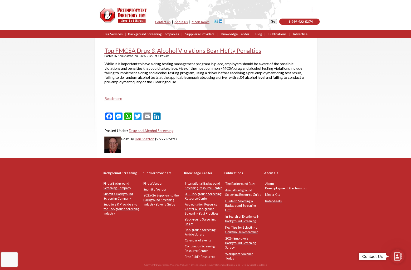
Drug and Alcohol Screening (151, 130)
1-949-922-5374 (300, 22)
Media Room (201, 22)
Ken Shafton (144, 139)
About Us (181, 22)
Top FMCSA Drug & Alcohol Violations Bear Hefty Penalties (182, 50)
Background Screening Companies (153, 34)
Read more (113, 98)
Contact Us (163, 22)
